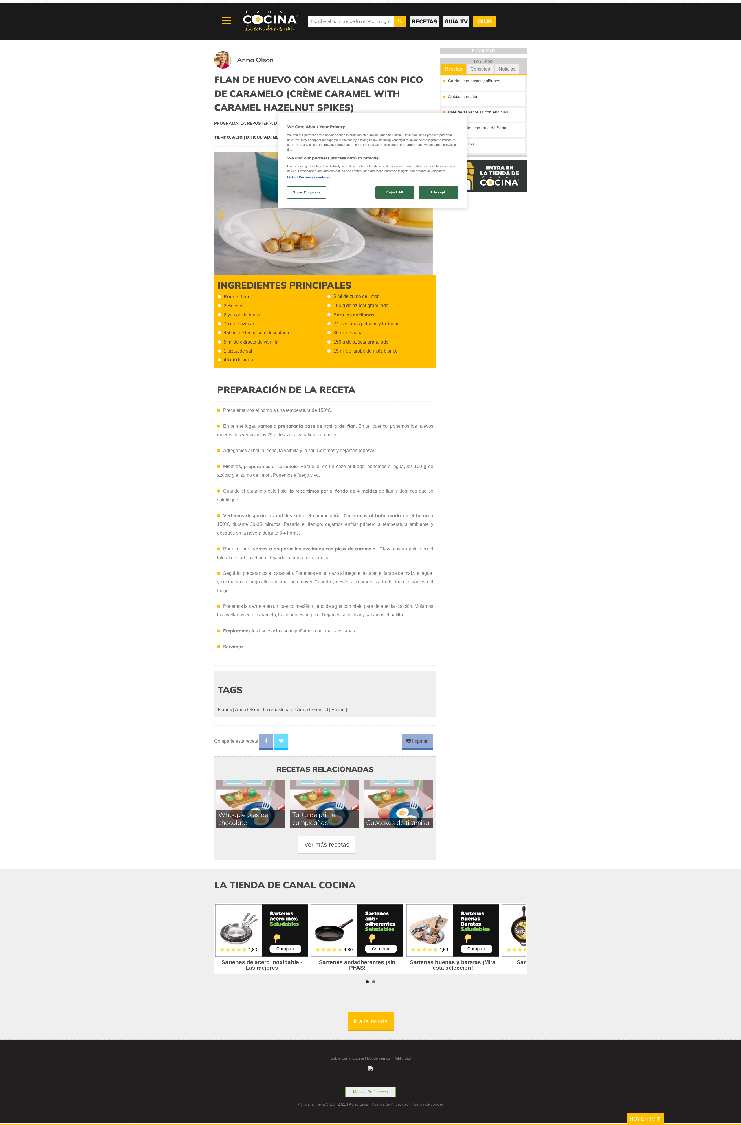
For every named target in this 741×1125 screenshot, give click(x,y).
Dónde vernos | (380, 1058)
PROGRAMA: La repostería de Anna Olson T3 (264, 123)
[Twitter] (281, 742)
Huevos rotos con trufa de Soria (477, 127)
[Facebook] (266, 742)
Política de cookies (428, 1104)
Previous (223, 214)
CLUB (484, 21)
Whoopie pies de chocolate (243, 818)
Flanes (225, 709)
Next (427, 214)
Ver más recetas (326, 844)
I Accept (438, 192)
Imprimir (420, 741)
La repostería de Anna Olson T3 (295, 709)
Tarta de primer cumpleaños (315, 818)
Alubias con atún (463, 96)
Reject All (394, 192)
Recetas (453, 69)
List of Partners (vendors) (308, 177)
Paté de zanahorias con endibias (478, 112)
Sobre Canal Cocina (347, 1058)
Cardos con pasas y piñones (474, 80)
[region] (372, 160)
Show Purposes (306, 192)
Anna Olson (247, 709)
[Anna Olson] (251, 67)
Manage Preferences (370, 1092)
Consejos (480, 69)
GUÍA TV (456, 21)
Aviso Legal (358, 1104)
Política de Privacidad (390, 1104)
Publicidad (402, 1058)
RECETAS (424, 21)
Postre (338, 709)
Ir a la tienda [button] (370, 1021)
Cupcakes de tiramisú (397, 822)
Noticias (507, 69)
